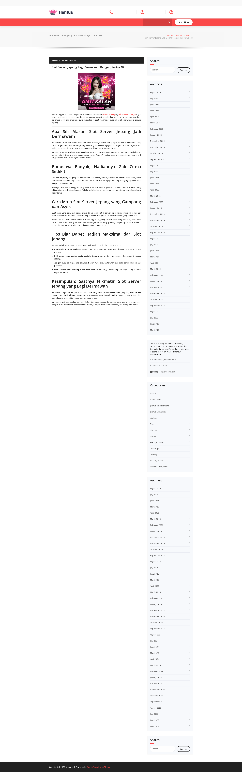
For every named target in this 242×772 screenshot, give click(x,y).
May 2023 (154, 330)
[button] (169, 22)
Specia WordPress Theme (98, 767)
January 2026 (156, 135)
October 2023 (156, 299)
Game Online (155, 399)
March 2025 (155, 196)
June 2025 (154, 177)
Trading (153, 454)
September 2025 (157, 159)
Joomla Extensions (158, 411)
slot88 (153, 436)
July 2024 (154, 244)
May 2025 (154, 183)
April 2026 (154, 116)
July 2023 (154, 317)
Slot (152, 424)
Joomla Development (159, 405)
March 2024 (155, 269)
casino (153, 393)
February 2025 (156, 202)
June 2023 (154, 324)
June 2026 (154, 104)
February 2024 (156, 275)
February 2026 (156, 129)
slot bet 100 (155, 430)
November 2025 (157, 147)
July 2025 (154, 171)
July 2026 (154, 98)
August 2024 (155, 238)
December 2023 (157, 287)
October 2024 (156, 226)
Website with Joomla (159, 466)
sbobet (153, 418)
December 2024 (157, 214)
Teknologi (154, 448)
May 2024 (154, 256)
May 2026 (154, 110)
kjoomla (56, 60)
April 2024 (154, 263)
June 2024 (154, 250)
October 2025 (156, 153)
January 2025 (156, 208)
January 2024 (156, 281)
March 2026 (155, 122)
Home (170, 35)
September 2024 (157, 232)
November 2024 (157, 220)
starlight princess (158, 442)
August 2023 (155, 311)
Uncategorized (182, 35)
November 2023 (157, 293)
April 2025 (154, 190)
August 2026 (155, 92)
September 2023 (157, 305)
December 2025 (157, 141)
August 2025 (155, 165)
